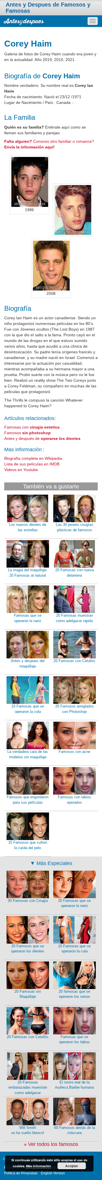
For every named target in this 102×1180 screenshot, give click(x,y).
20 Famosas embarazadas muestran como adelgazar (27, 1087)
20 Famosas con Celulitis (74, 661)
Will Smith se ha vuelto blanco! (27, 1130)
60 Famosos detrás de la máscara (74, 1130)
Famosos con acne (74, 751)
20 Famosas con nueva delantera (74, 573)
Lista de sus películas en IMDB (32, 464)
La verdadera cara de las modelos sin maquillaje (27, 754)
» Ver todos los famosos (51, 1144)
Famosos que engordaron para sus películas (27, 800)
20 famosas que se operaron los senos (74, 994)
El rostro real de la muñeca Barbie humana (74, 1085)
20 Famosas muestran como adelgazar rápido (74, 618)
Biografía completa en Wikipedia (33, 458)
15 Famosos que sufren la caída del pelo (27, 845)
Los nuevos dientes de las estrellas (27, 527)
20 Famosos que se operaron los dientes (27, 949)
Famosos (27, 433)
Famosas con (32, 427)
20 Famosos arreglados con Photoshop (74, 709)
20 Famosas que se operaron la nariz (74, 903)
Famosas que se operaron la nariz (27, 618)
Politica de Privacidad (20, 1173)
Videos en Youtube (21, 469)
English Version (53, 1173)
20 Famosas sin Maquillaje (27, 994)
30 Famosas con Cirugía (28, 900)
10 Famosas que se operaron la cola (27, 709)
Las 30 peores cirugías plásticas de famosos (74, 527)
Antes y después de (42, 438)
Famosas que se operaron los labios (74, 1039)
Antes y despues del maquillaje (27, 663)
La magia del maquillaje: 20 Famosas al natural (28, 573)
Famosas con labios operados (74, 800)
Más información (38, 1166)
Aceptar (71, 1165)
